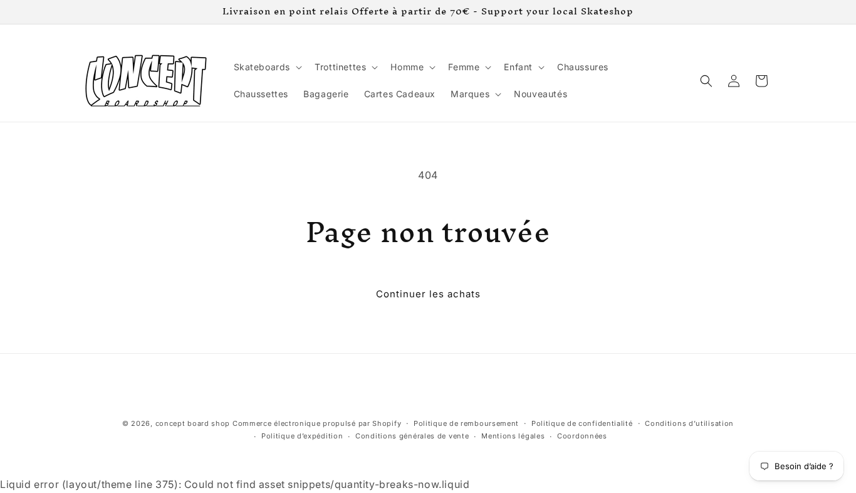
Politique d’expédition (302, 436)
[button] (267, 67)
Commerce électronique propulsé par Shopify (316, 423)
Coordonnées (582, 436)
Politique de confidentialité (582, 423)
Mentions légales (513, 436)
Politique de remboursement (466, 423)
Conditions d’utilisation (689, 423)
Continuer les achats (428, 294)
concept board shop (193, 423)
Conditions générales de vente (412, 436)
